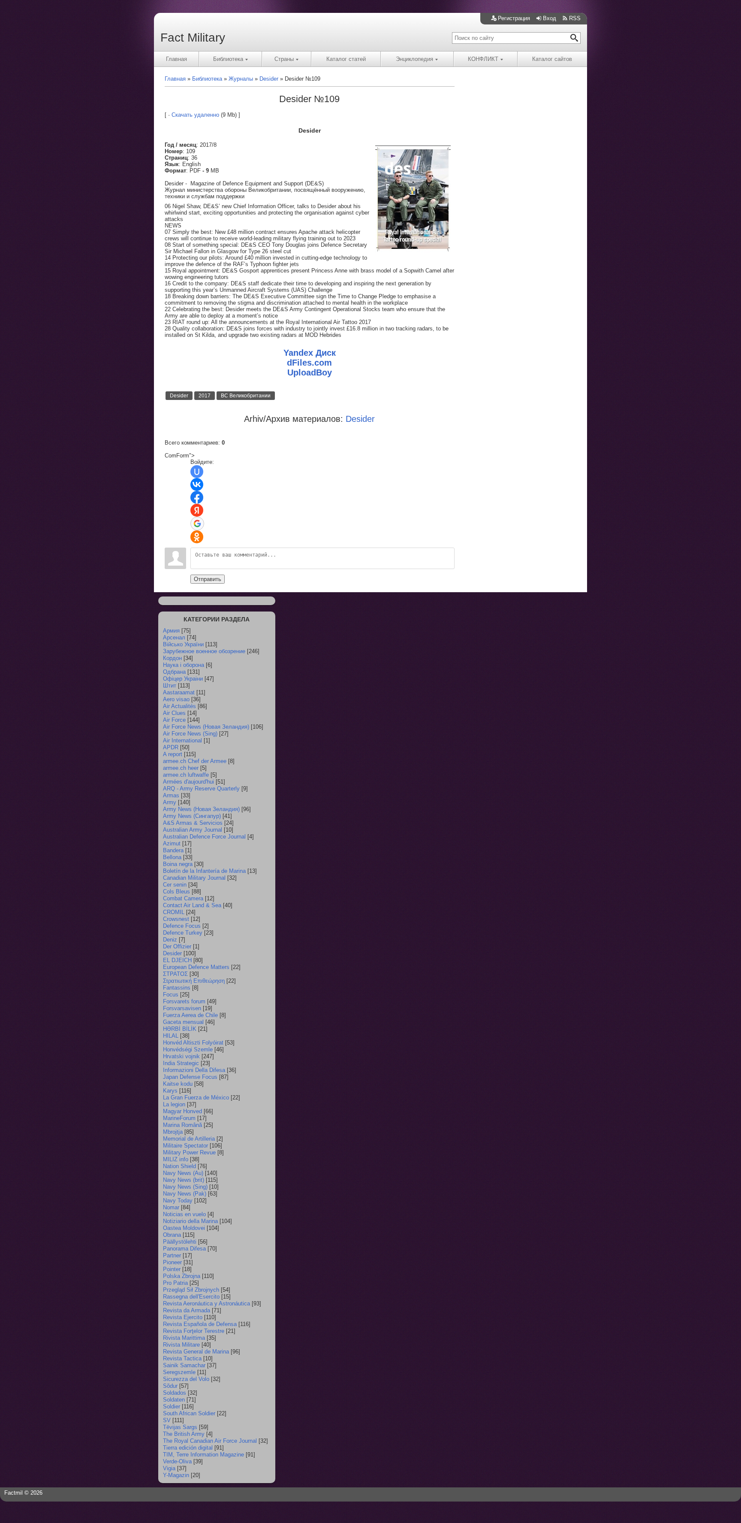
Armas (171, 795)
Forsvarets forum (184, 1001)
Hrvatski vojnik (181, 1056)
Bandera (173, 850)
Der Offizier (177, 946)
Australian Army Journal (192, 830)
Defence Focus (182, 926)
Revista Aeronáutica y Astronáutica (206, 1303)
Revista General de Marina (196, 1351)
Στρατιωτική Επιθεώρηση (194, 981)
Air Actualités (179, 706)
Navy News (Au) (183, 1173)
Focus (170, 994)
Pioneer (172, 1262)
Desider (179, 396)
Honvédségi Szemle (188, 1049)
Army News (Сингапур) (192, 816)
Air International (182, 740)
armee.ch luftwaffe (186, 775)
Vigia (169, 1468)
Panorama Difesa (184, 1248)
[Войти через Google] (197, 523)
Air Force (174, 720)
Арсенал (174, 637)
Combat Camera (183, 898)
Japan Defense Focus (190, 1077)
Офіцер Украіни (183, 678)
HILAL (170, 1035)
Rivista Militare (181, 1344)
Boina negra (178, 864)
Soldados (174, 1393)
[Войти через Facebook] (196, 497)
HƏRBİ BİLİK (179, 1029)
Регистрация (514, 18)
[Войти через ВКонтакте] (196, 484)
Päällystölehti (179, 1241)
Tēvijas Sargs (180, 1427)
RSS (575, 18)
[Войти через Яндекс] (196, 510)
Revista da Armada (186, 1310)
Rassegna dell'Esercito (191, 1296)
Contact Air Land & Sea (192, 905)
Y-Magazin (176, 1475)
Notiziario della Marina (190, 1221)
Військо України (183, 644)
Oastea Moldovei (184, 1228)
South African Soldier (189, 1413)
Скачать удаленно (195, 115)
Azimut (172, 843)
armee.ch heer (181, 768)
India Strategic (181, 1063)
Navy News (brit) (183, 1180)
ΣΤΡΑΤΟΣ (175, 974)
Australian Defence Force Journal (204, 836)
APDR (170, 747)
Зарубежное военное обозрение (204, 651)
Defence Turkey (182, 933)
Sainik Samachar (184, 1365)
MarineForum (179, 1118)
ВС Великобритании (246, 396)
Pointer (172, 1269)
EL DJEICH (177, 960)
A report (172, 754)
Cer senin (175, 884)
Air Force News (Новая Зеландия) (206, 727)
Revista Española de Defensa (200, 1324)
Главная (176, 59)
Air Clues (174, 713)
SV (167, 1420)
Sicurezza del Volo (186, 1379)
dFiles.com (309, 362)
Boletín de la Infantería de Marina (204, 871)
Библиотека (228, 59)
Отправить (207, 579)
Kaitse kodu (178, 1084)
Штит (169, 685)
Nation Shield (179, 1166)
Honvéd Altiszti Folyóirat (193, 1042)
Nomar (171, 1207)
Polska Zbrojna (181, 1276)
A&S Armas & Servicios (193, 823)
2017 (205, 396)
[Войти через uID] (196, 471)
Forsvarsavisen (182, 1008)
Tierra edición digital (188, 1447)
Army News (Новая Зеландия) (201, 809)
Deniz (170, 939)
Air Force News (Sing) (190, 733)
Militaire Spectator (185, 1145)
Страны (284, 59)
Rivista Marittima (184, 1338)
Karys (170, 1090)
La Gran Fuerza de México (196, 1097)
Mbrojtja (173, 1132)
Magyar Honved (182, 1111)
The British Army (184, 1434)
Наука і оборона (183, 665)
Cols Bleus (176, 891)
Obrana (172, 1235)
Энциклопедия (414, 59)
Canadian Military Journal (194, 878)
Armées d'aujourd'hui (188, 781)
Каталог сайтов (552, 59)
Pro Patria (175, 1283)
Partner (172, 1255)
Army (169, 802)
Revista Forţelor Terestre (193, 1331)
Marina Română (182, 1125)
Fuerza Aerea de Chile (190, 1015)
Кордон (172, 658)
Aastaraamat (179, 692)
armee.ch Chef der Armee (194, 761)
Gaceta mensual (183, 1022)
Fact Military (192, 37)
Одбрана (174, 672)
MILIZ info (175, 1159)
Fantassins (176, 987)
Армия (171, 630)
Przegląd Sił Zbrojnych (191, 1290)
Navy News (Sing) (185, 1187)
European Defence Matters (196, 967)
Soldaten (174, 1399)
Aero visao (176, 699)
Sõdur (170, 1386)
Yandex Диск (309, 352)
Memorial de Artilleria (189, 1138)
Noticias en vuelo (184, 1214)
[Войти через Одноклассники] (196, 536)
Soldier (171, 1406)
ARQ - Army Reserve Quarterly (201, 788)
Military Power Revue (189, 1152)
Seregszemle (179, 1372)
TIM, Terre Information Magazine (203, 1454)
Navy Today (178, 1200)
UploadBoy (309, 372)
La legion (174, 1104)
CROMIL (173, 912)
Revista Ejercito (182, 1317)
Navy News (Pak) (184, 1193)
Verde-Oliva (177, 1461)
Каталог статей (346, 59)
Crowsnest (176, 919)
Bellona (172, 857)
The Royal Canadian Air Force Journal (210, 1441)
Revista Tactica (182, 1358)
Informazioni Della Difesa (194, 1070)
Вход (549, 18)
